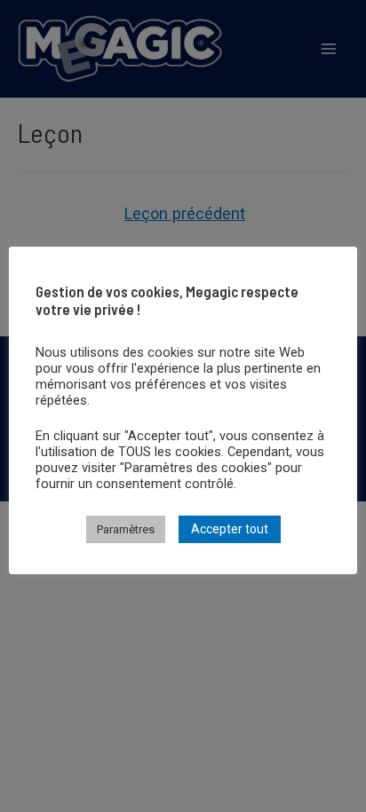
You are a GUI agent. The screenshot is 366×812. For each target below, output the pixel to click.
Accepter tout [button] (229, 529)
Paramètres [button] (126, 529)
